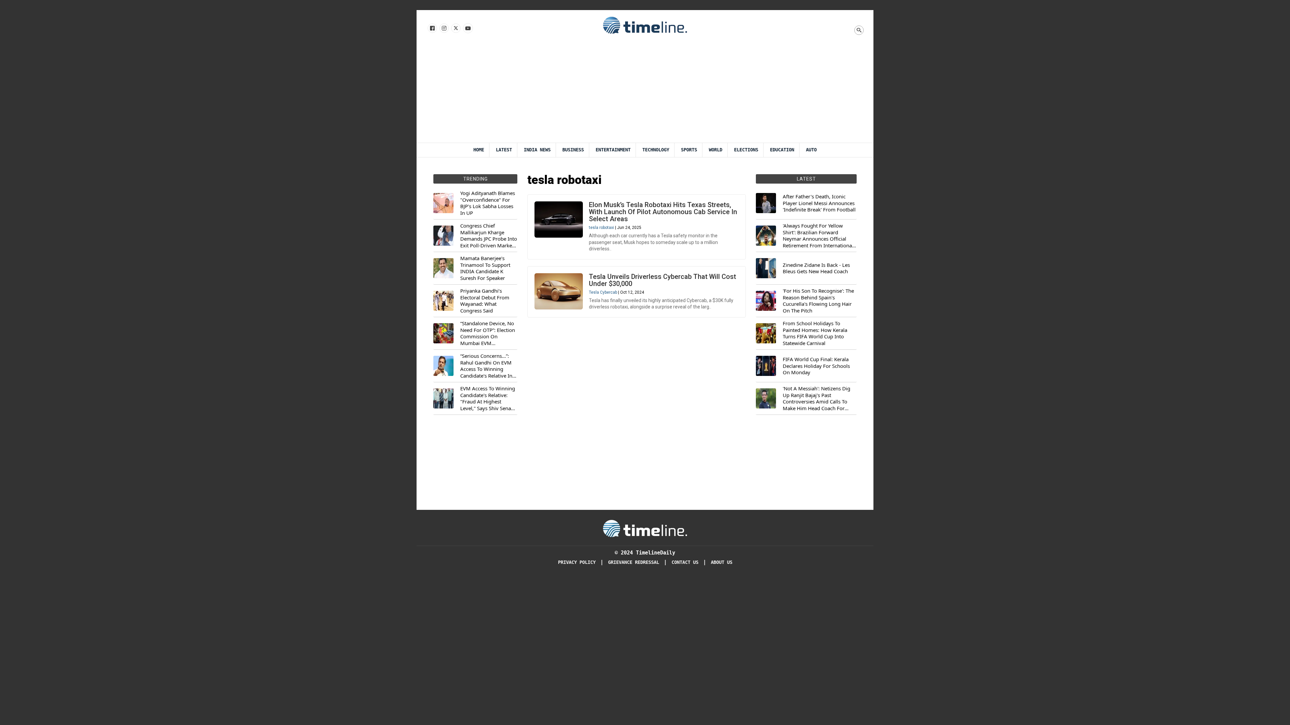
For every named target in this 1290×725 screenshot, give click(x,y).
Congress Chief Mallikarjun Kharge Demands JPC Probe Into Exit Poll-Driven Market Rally (488, 236)
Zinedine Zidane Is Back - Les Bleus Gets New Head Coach (816, 268)
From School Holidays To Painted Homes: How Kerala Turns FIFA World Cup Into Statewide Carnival (815, 333)
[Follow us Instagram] (443, 29)
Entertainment (613, 149)
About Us (721, 562)
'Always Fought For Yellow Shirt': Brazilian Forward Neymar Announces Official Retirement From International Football (818, 236)
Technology (655, 149)
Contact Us (685, 562)
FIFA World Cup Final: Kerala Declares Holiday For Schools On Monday (816, 366)
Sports (689, 149)
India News (537, 149)
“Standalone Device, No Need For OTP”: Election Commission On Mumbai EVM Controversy (487, 333)
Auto (811, 149)
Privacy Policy (577, 562)
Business (573, 149)
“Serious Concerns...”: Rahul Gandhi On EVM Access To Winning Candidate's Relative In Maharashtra (486, 366)
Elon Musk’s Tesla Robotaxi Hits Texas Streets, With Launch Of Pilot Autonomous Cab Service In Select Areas (663, 212)
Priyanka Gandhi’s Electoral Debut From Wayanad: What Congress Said (484, 301)
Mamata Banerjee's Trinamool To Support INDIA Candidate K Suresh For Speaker (485, 268)
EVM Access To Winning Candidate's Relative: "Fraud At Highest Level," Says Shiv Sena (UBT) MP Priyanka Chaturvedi (487, 398)
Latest (504, 149)
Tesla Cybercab (603, 292)
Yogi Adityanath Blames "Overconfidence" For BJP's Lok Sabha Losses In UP (487, 203)
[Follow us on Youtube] (467, 29)
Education (782, 149)
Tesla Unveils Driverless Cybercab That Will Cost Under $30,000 (662, 280)
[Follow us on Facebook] (432, 29)
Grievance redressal (633, 562)
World (715, 149)
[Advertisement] (645, 92)
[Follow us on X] (455, 29)
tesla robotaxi (601, 227)
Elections (746, 149)
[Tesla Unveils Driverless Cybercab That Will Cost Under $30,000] (558, 291)
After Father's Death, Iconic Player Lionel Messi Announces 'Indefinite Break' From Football (819, 203)
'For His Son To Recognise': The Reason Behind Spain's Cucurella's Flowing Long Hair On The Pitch (818, 301)
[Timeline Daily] (645, 25)
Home (478, 149)
